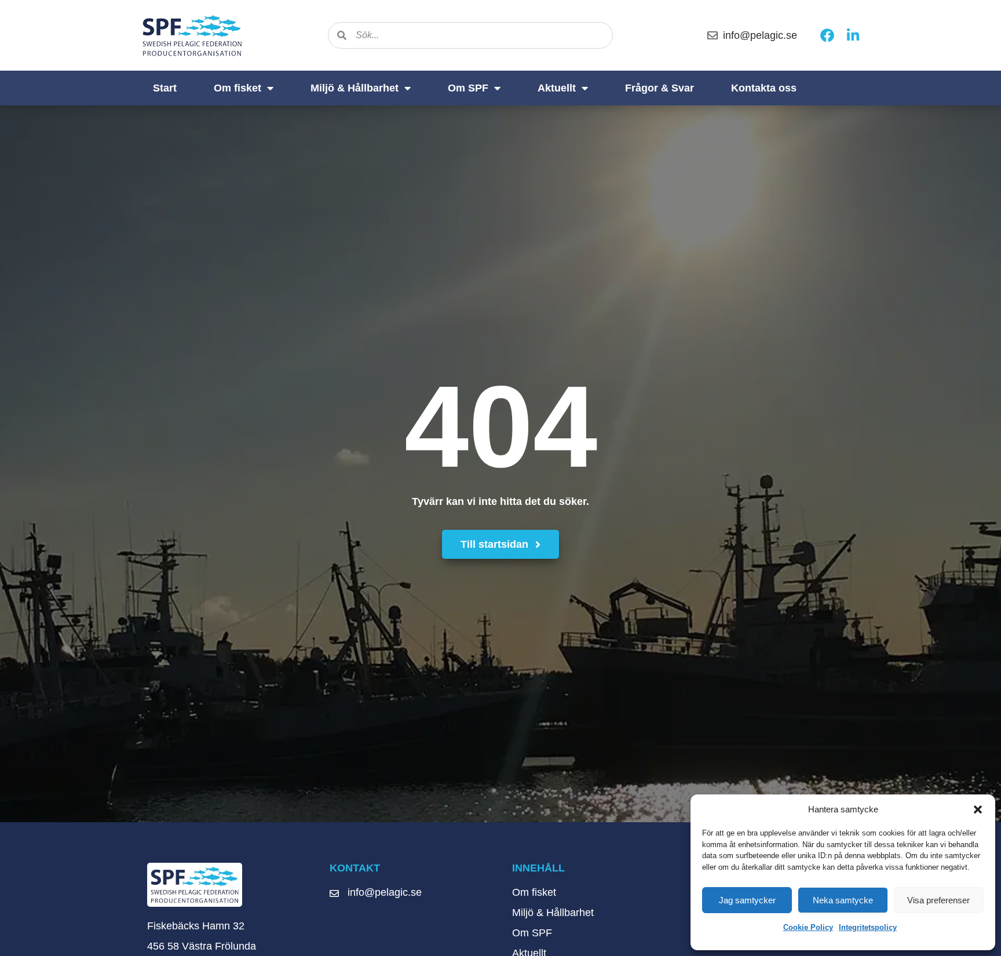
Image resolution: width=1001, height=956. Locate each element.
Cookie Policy (808, 927)
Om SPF (468, 88)
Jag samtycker (747, 900)
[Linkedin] (853, 35)
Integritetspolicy (868, 927)
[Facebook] (827, 35)
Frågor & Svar (659, 88)
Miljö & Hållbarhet (354, 88)
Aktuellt (557, 88)
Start (165, 88)
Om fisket (237, 88)
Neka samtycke (843, 900)
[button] (978, 809)
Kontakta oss (764, 88)
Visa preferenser (938, 900)
